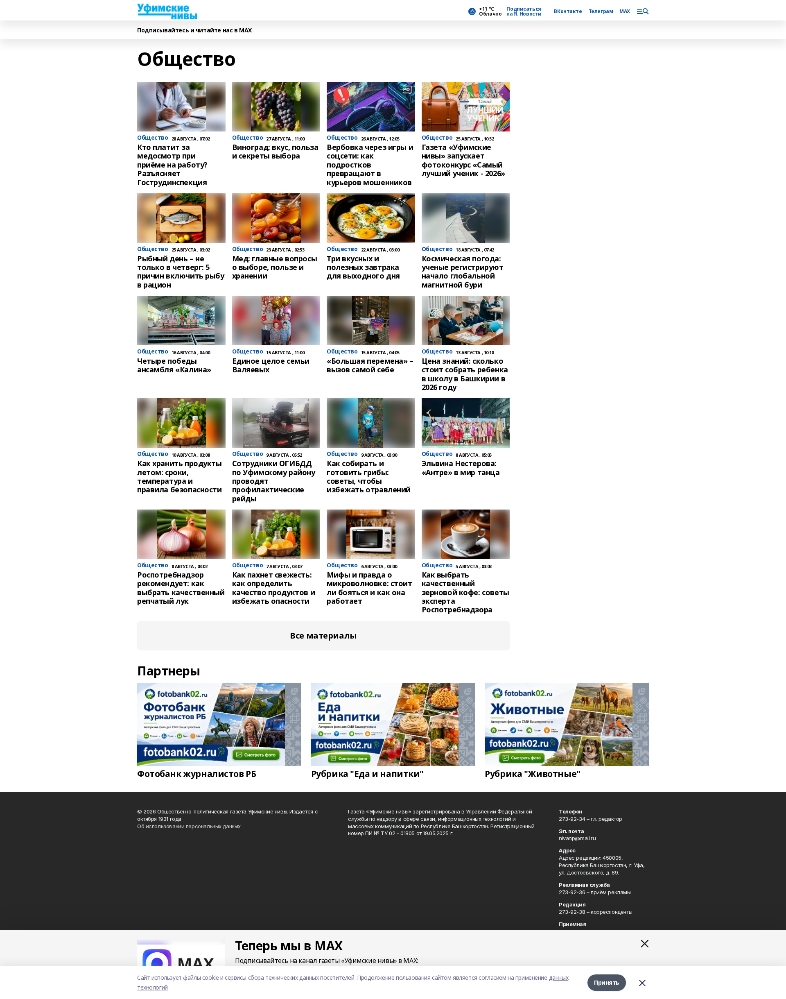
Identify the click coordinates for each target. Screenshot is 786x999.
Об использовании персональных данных (189, 826)
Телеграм (601, 11)
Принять (606, 982)
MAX (624, 11)
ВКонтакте (568, 11)
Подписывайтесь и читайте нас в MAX (194, 30)
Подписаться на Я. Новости (524, 11)
